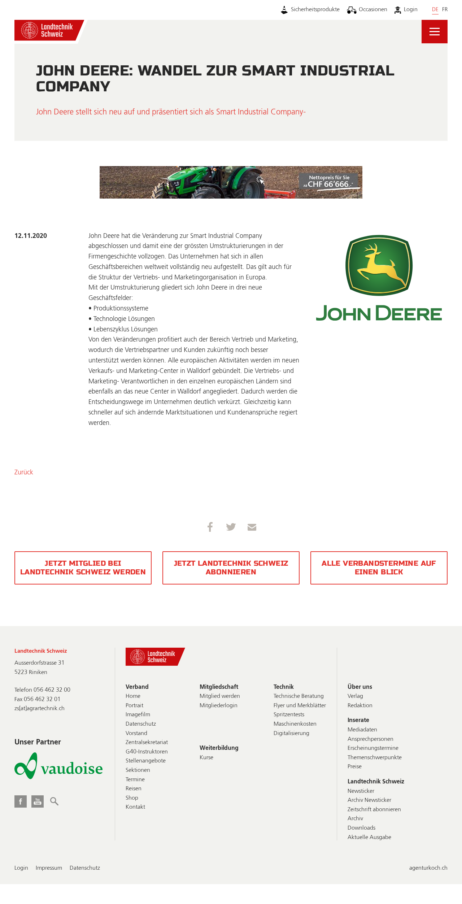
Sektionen (138, 770)
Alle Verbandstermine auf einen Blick (379, 568)
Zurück (23, 472)
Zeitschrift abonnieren (374, 810)
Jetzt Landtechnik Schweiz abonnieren (231, 568)
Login (410, 10)
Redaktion (360, 706)
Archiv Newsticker (369, 800)
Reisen (133, 789)
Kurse (206, 758)
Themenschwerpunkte (375, 758)
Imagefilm (138, 715)
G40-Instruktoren (147, 752)
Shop (132, 798)
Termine (135, 780)
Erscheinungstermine (373, 748)
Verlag (355, 696)
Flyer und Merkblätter (300, 706)
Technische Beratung (299, 696)
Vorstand (136, 733)
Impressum (49, 868)
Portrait (134, 706)
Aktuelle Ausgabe (369, 837)
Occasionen (373, 10)
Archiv (355, 819)
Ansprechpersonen (370, 739)
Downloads (361, 828)
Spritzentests (289, 715)
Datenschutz (141, 724)
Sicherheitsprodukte (315, 10)
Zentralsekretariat (147, 743)
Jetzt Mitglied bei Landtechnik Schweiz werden (83, 568)
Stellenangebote (146, 761)
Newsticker (361, 791)
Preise (355, 767)
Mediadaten (362, 730)
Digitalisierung (291, 733)
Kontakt (135, 807)
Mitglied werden (220, 696)
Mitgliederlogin (218, 706)
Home (133, 696)
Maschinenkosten (295, 724)
